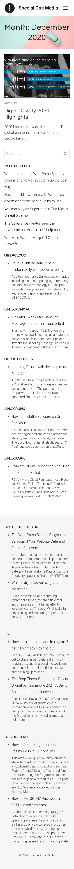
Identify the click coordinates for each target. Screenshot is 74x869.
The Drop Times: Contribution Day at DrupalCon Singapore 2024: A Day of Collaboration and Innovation (40, 685)
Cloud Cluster (18, 359)
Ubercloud (15, 255)
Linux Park (14, 458)
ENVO (9, 634)
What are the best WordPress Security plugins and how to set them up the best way (35, 180)
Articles (11, 103)
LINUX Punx (14, 409)
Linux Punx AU (17, 309)
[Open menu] (65, 8)
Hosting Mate (17, 737)
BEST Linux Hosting (22, 527)
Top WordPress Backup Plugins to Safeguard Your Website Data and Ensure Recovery (38, 541)
